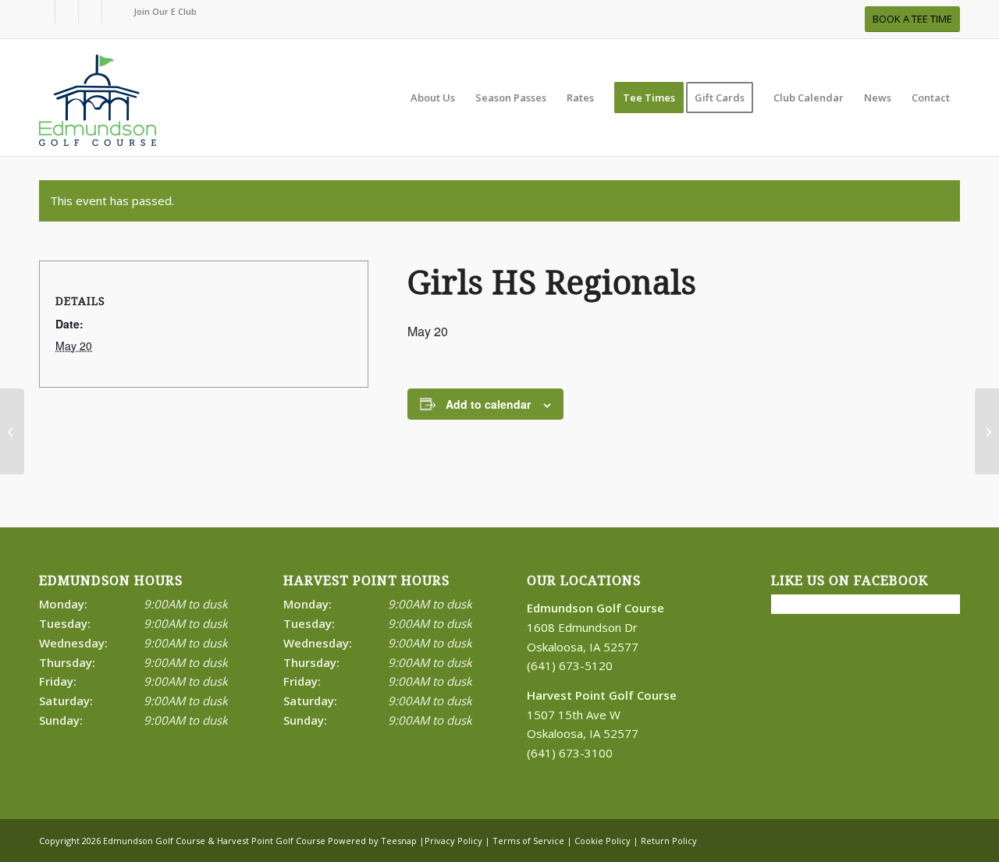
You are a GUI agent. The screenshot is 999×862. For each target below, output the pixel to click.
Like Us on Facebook (849, 580)
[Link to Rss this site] (90, 11)
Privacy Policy (453, 840)
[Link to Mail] (114, 11)
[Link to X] (66, 11)
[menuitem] (161, 12)
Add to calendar (488, 404)
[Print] (97, 105)
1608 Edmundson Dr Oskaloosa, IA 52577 (595, 627)
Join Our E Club (165, 11)
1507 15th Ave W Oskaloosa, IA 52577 (602, 714)
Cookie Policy (602, 840)
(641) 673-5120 (570, 665)
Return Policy (669, 840)
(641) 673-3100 (570, 753)
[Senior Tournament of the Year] (12, 431)
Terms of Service (528, 840)
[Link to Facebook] (43, 11)
